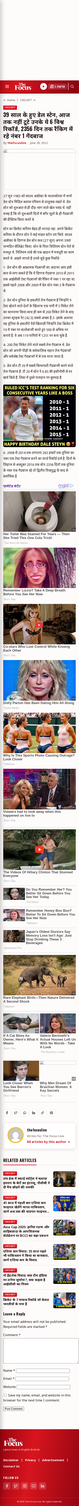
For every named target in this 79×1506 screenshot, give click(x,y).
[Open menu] (7, 86)
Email (9, 1379)
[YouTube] (33, 1486)
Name (9, 1371)
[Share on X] (15, 1112)
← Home (9, 100)
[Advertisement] (39, 39)
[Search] (72, 86)
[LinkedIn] (42, 1486)
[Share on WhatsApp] (24, 1112)
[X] (15, 1486)
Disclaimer (11, 1460)
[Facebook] (7, 1486)
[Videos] (43, 86)
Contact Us (11, 1467)
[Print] (51, 1112)
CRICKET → (28, 100)
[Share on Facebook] (7, 1112)
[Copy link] (42, 1112)
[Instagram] (24, 1486)
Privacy (30, 1460)
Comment (12, 1335)
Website (9, 1387)
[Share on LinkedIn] (33, 1112)
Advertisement (53, 1460)
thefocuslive (16, 143)
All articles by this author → (48, 1142)
